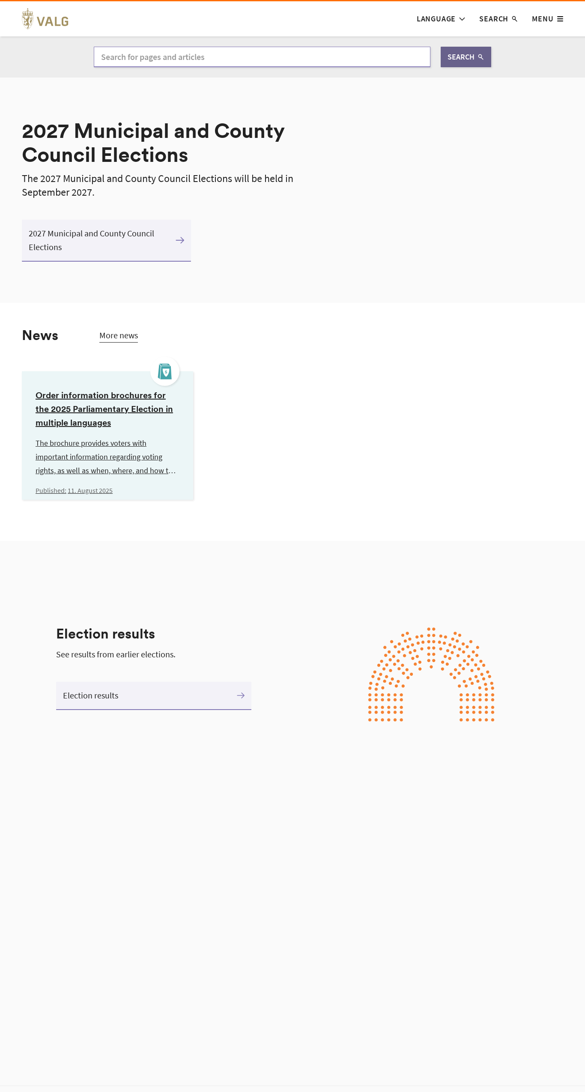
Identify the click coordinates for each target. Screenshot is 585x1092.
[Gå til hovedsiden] (50, 18)
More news (118, 335)
